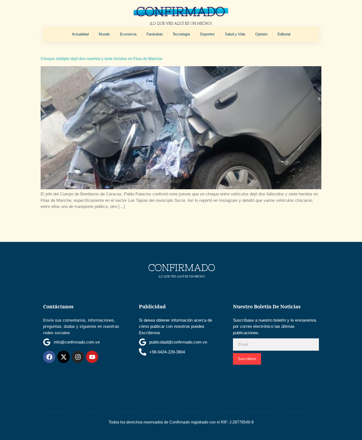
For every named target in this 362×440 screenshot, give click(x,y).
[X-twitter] (63, 357)
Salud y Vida (235, 34)
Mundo (104, 34)
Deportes (207, 34)
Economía (128, 34)
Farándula (155, 34)
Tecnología (181, 34)
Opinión (261, 34)
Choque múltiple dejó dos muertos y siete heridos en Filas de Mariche (101, 59)
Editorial (284, 34)
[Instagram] (78, 357)
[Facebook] (49, 357)
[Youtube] (92, 357)
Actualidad (80, 34)
